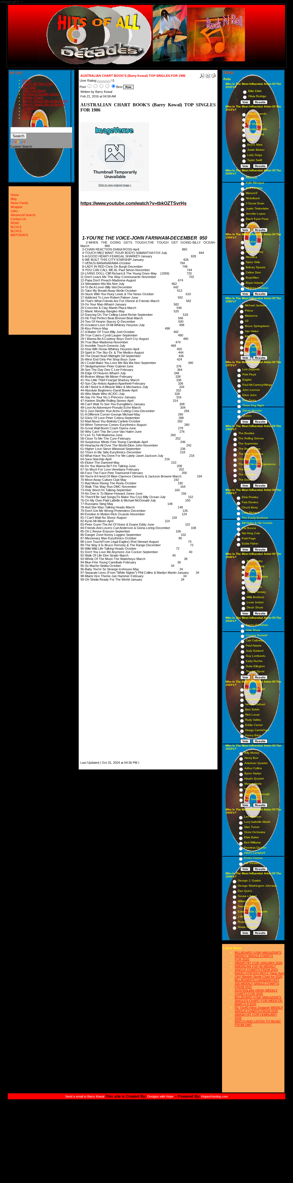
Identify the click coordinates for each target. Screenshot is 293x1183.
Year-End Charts (34, 90)
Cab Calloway (255, 640)
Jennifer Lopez (256, 213)
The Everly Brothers (255, 517)
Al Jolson (251, 694)
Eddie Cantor (254, 724)
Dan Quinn (245, 890)
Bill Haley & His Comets (257, 522)
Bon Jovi (250, 351)
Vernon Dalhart (255, 704)
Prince (249, 310)
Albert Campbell (254, 852)
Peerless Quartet (255, 847)
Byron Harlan (253, 773)
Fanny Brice (253, 735)
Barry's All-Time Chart (38, 83)
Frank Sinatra (255, 566)
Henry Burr (251, 757)
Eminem (251, 224)
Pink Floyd (249, 374)
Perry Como (254, 586)
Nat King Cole (251, 533)
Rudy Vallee (253, 719)
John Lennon (251, 389)
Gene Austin (253, 699)
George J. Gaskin (249, 880)
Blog (14, 199)
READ (27, 111)
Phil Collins (252, 346)
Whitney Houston (257, 287)
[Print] (207, 74)
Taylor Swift (254, 160)
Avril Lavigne (254, 187)
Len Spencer (252, 816)
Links (14, 211)
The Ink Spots (255, 671)
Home (27, 80)
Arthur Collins (253, 768)
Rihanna (251, 177)
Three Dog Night (253, 405)
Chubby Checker (249, 459)
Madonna (251, 315)
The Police (252, 341)
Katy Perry (254, 118)
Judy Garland (255, 650)
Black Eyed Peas (257, 218)
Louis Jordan (255, 602)
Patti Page (249, 538)
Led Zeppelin (251, 369)
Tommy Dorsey (256, 592)
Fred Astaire (254, 645)
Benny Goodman (257, 624)
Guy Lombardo (256, 655)
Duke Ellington (255, 666)
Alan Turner (252, 827)
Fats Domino (250, 502)
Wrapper (17, 207)
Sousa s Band (247, 896)
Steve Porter (246, 906)
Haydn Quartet (254, 778)
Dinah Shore (255, 607)
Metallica (251, 256)
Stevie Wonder (252, 410)
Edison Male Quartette (253, 911)
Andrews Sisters (257, 576)
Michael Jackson (256, 305)
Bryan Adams (254, 282)
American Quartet (256, 763)
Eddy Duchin (254, 661)
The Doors (245, 479)
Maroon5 (252, 193)
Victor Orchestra (254, 832)
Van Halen (252, 331)
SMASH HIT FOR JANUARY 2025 (258, 963)
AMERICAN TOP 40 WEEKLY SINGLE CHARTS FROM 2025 (256, 968)
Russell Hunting (248, 921)
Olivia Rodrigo (257, 96)
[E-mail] (213, 74)
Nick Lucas (252, 714)
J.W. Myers (245, 916)
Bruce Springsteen (257, 326)
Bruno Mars (254, 144)
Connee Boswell (256, 635)
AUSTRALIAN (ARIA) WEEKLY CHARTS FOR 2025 (256, 992)
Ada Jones (251, 799)
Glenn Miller (254, 571)
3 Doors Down (255, 203)
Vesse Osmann (248, 927)
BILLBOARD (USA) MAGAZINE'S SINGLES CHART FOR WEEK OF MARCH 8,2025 (259, 1001)
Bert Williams (252, 842)
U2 (247, 320)
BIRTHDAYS (31, 118)
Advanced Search (23, 215)
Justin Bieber (255, 149)
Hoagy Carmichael (257, 730)
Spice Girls (253, 262)
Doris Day (253, 581)
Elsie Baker (251, 837)
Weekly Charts (33, 97)
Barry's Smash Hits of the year (44, 104)
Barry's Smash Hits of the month (45, 101)
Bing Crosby (255, 561)
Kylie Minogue (255, 182)
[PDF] (202, 74)
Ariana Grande (257, 113)
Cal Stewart (251, 863)
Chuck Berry (250, 507)
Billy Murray (251, 752)
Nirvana (251, 241)
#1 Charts (29, 87)
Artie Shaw (253, 630)
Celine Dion (253, 272)
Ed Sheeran (255, 124)
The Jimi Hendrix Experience (257, 464)
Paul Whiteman (255, 688)
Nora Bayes (252, 788)
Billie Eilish (255, 91)
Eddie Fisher (250, 543)
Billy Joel (250, 336)
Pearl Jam (252, 246)
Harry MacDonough (257, 794)
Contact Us (30, 107)
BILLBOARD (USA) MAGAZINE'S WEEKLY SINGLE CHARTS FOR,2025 (258, 956)
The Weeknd (255, 134)
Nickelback (253, 198)
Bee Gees (249, 400)
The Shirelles (247, 474)
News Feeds (19, 203)
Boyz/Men (252, 277)
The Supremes (248, 443)
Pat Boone (249, 528)
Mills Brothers (255, 597)
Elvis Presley (250, 497)
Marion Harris (253, 783)
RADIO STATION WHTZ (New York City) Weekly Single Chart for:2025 (259, 975)
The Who (244, 469)
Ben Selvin (252, 709)
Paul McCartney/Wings (257, 384)
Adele (251, 139)
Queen (247, 415)
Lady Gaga (254, 154)
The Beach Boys (249, 448)
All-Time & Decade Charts (41, 94)
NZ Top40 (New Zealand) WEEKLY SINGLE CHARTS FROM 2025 (259, 1009)
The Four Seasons (250, 453)
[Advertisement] (97, 674)
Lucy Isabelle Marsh (257, 821)
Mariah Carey (254, 251)
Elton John (249, 395)
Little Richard (250, 512)
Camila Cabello (257, 129)
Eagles (247, 379)
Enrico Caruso (253, 857)
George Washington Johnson (257, 885)
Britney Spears (255, 267)
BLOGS (28, 114)
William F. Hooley (249, 901)
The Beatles (246, 433)
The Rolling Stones (251, 438)
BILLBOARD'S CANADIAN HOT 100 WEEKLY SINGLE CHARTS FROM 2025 (257, 983)
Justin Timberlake (257, 208)
